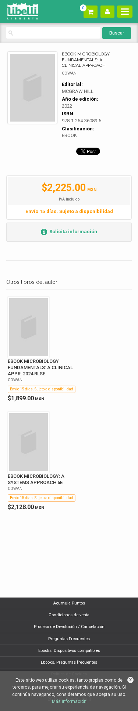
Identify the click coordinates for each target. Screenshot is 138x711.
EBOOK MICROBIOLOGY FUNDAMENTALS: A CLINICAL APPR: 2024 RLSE (40, 367)
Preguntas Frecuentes (69, 638)
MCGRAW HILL (77, 91)
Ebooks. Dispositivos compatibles (69, 650)
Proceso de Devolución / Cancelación (69, 626)
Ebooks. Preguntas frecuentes (69, 662)
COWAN (69, 73)
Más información (69, 701)
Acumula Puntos (69, 603)
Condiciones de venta (69, 615)
